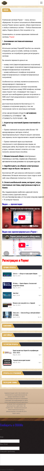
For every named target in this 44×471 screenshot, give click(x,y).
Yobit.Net (15, 293)
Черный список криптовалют (21, 360)
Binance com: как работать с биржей (24, 303)
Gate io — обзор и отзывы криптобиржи (25, 273)
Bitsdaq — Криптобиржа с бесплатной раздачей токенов (24, 284)
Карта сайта (16, 413)
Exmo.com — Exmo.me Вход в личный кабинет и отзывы (26, 314)
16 (40, 317)
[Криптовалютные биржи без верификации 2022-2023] (7, 352)
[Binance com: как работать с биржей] (7, 305)
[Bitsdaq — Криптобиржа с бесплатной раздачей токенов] (7, 285)
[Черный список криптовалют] (7, 362)
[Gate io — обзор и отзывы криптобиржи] (7, 275)
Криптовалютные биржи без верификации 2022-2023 (25, 351)
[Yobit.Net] (7, 295)
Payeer (11, 37)
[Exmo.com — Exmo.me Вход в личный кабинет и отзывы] (7, 315)
